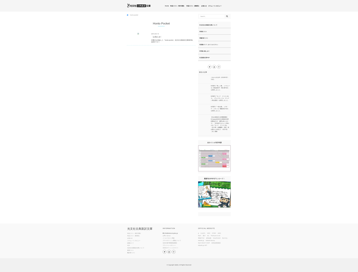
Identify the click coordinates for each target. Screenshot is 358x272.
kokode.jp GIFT (202, 245)
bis (208, 235)
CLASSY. (203, 233)
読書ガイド (130, 243)
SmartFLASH (216, 238)
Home (167, 6)
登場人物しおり (204, 51)
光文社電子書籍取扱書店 (170, 243)
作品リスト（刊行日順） (177, 6)
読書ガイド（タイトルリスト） (209, 44)
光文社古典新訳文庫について (208, 25)
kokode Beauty (210, 240)
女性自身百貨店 (216, 243)
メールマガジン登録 (168, 238)
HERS (219, 233)
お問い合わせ (167, 235)
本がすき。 (225, 238)
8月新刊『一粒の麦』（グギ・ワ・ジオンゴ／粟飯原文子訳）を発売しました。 (220, 109)
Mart (199, 235)
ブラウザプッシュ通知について (172, 240)
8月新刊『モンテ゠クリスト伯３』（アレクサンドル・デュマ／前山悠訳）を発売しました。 (220, 98)
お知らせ (204, 6)
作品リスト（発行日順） (134, 233)
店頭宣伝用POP (205, 57)
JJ (198, 233)
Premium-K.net (215, 235)
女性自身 (208, 238)
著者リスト (203, 31)
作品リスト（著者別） (193, 6)
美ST (204, 235)
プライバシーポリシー (169, 245)
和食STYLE (201, 238)
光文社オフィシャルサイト (170, 248)
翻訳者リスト (204, 38)
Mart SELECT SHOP (204, 243)
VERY (208, 233)
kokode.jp (201, 240)
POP (128, 245)
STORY (214, 233)
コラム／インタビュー (215, 6)
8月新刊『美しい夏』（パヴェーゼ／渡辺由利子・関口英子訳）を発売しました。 (220, 88)
